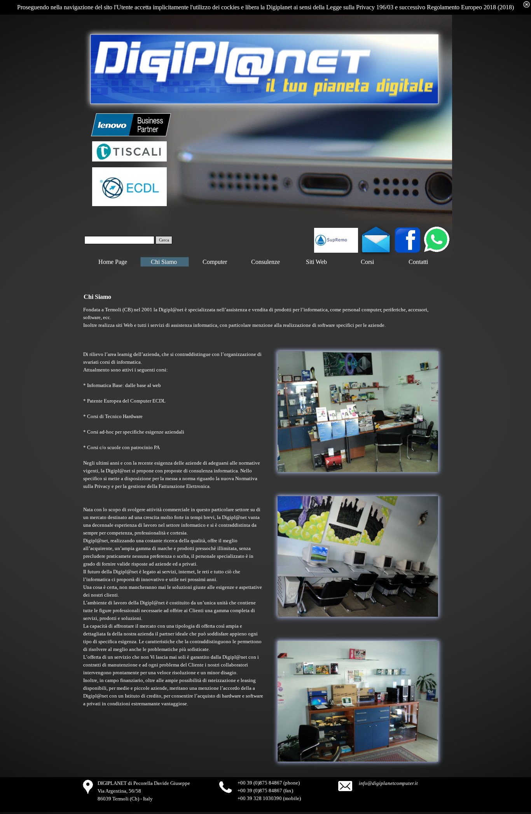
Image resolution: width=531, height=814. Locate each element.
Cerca (164, 240)
